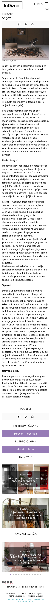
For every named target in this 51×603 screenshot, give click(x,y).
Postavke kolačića (25, 601)
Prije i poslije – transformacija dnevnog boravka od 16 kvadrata (25, 480)
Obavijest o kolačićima (35, 599)
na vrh (46, 582)
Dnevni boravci (25, 475)
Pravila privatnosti (15, 599)
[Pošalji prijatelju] (32, 24)
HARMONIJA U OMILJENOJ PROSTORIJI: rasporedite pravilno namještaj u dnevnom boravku (25, 559)
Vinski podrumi (26, 449)
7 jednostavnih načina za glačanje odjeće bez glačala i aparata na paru (25, 514)
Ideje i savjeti (7, 14)
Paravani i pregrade (25, 433)
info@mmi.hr (39, 594)
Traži (47, 9)
